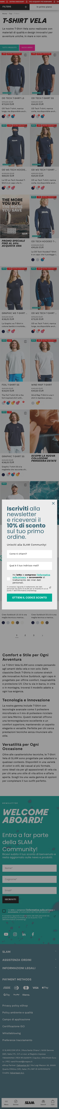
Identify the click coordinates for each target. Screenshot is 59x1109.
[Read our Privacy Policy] (50, 587)
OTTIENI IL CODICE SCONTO (29, 597)
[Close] (53, 503)
